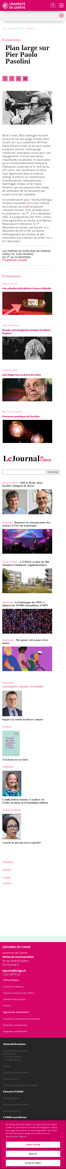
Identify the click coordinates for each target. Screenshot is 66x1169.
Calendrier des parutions (14, 999)
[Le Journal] (27, 458)
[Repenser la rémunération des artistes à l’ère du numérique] (27, 541)
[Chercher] (52, 5)
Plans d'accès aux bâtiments (16, 1072)
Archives (7, 1005)
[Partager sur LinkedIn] (19, 79)
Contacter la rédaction (13, 986)
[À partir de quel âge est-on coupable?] (27, 826)
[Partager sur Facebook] (5, 79)
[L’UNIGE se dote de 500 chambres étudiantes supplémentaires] (2, 559)
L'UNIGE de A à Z (11, 1079)
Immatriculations (11, 1098)
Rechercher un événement (15, 1025)
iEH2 (31, 203)
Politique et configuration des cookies (20, 1085)
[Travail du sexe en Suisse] (27, 743)
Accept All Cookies (33, 1163)
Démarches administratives (16, 1104)
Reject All (33, 1154)
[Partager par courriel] (25, 79)
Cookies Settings (32, 1144)
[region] (33, 1144)
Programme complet (14, 260)
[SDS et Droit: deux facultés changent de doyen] (27, 501)
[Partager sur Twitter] (12, 79)
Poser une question (12, 1110)
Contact (6, 1066)
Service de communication (18, 957)
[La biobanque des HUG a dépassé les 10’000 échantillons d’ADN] (27, 621)
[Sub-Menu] (61, 16)
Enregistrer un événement (15, 1031)
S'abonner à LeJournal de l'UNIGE (18, 993)
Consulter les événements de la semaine (21, 1018)
